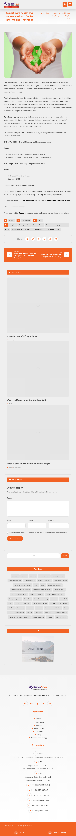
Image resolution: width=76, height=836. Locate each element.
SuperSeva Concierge (61, 612)
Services (29, 612)
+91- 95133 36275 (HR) (40, 805)
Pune (65, 608)
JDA (58, 229)
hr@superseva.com (41, 811)
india (10, 603)
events (7, 229)
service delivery (19, 612)
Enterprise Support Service (19, 594)
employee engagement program (20, 590)
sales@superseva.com (40, 800)
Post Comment (15, 539)
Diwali (43, 585)
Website (51, 520)
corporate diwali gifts (15, 580)
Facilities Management (36, 594)
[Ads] (38, 649)
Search (65, 556)
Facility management (38, 229)
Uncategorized (13, 340)
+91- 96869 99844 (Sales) (40, 785)
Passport (39, 608)
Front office (27, 599)
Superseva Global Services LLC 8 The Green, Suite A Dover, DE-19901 (38, 765)
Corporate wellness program (54, 225)
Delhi (36, 585)
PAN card (30, 608)
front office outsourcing (41, 599)
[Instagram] (49, 703)
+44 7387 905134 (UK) (41, 795)
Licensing (17, 603)
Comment (11, 498)
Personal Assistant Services (53, 608)
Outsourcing (20, 608)
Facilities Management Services (20, 229)
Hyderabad (51, 229)
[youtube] (31, 703)
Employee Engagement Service (41, 590)
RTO (10, 612)
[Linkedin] (25, 703)
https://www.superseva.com (58, 201)
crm (67, 225)
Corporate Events (38, 225)
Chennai (24, 576)
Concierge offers (44, 576)
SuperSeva (39, 612)
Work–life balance (61, 617)
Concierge (33, 576)
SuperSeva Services (11, 117)
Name (10, 520)
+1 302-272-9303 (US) (40, 790)
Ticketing (49, 617)
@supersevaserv (25, 213)
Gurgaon (53, 599)
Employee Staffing (59, 590)
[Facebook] (37, 703)
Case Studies (39, 722)
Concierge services (24, 225)
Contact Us (39, 731)
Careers (39, 725)
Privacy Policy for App (39, 738)
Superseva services (38, 617)
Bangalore (13, 225)
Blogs (40, 220)
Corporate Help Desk (44, 580)
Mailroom (26, 603)
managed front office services (58, 603)
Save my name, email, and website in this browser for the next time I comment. (38, 533)
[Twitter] (43, 703)
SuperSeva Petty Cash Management (19, 617)
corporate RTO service (60, 580)
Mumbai (11, 608)
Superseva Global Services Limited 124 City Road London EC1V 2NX (38, 776)
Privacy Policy (39, 728)
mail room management (40, 603)
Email (30, 520)
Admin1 (11, 220)
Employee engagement (54, 585)
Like (5, 207)
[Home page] (41, 13)
